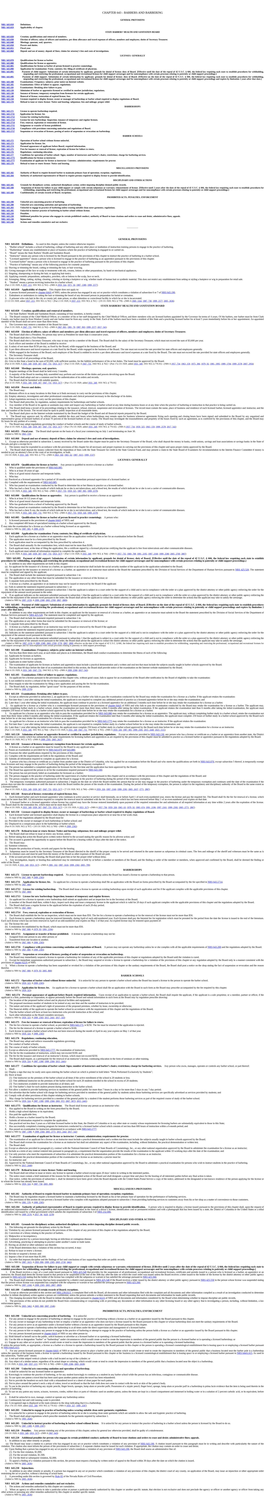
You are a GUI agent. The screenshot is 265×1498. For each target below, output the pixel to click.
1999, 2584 (49, 1061)
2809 (64, 600)
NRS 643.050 (7, 45)
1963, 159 (185, 364)
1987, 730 (147, 301)
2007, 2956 (248, 364)
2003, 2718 (60, 1262)
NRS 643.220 (7, 216)
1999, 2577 (92, 285)
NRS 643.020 (7, 37)
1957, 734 (175, 364)
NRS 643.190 (7, 202)
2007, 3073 (70, 1101)
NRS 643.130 (7, 93)
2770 (60, 643)
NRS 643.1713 (8, 120)
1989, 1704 (226, 364)
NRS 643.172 (7, 140)
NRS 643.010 (7, 24)
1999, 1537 (89, 455)
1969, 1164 (137, 301)
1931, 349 (27, 364)
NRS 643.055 (7, 48)
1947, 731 (27, 327)
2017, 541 (101, 327)
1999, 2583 (38, 877)
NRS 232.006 (104, 1212)
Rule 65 (59, 1476)
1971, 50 (71, 285)
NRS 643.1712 (8, 117)
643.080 (71, 750)
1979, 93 (37, 929)
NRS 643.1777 (8, 161)
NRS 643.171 (7, 111)
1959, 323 (26, 983)
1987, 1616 (63, 865)
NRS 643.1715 (8, 125)
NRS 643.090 (7, 69)
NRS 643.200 (7, 205)
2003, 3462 (27, 1306)
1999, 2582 (173, 807)
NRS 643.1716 (8, 128)
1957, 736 (102, 807)
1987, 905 (81, 491)
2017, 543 (60, 1018)
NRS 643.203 (7, 208)
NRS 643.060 (7, 51)
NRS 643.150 (7, 99)
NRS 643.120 (7, 90)
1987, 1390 (38, 1061)
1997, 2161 (162, 807)
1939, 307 (37, 364)
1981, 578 (26, 1202)
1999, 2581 (138, 730)
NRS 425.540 (79, 1272)
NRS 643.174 (7, 146)
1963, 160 (58, 455)
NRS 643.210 (7, 213)
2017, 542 (171, 427)
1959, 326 (81, 513)
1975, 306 (195, 364)
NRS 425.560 (149, 1277)
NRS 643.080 (7, 63)
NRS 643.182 (7, 173)
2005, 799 (85, 865)
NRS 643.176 (7, 152)
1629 (46, 1214)
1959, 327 (70, 1406)
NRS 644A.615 (11, 1347)
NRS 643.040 (7, 42)
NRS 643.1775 (8, 158)
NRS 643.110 (7, 87)
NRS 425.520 (242, 569)
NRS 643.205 (7, 210)
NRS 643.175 (7, 149)
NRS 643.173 (7, 143)
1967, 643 (53, 1433)
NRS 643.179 (7, 163)
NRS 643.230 (7, 219)
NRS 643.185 (7, 185)
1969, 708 (131, 554)
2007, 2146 (49, 1306)
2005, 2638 (79, 1364)
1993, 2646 (27, 1419)
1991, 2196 (151, 807)
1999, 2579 (92, 491)
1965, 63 (122, 807)
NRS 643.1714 (8, 123)
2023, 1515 (160, 730)
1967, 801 (62, 327)
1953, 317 (57, 364)
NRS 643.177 (7, 155)
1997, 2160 (153, 554)
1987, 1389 (81, 285)
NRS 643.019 (7, 27)
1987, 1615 (78, 455)
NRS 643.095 (7, 72)
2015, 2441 (49, 1018)
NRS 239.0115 (63, 1292)
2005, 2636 (169, 301)
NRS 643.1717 (8, 131)
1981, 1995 (215, 364)
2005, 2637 (57, 739)
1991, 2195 (142, 554)
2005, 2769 (175, 554)
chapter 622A (20, 962)
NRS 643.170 (7, 102)
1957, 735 (62, 491)
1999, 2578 (237, 364)
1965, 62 (68, 455)
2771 (141, 789)
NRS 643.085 (7, 66)
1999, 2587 (81, 1406)
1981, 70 (71, 327)
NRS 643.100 (7, 82)
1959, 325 (140, 427)
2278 (51, 1214)
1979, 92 (205, 364)
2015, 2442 (62, 1132)
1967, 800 (26, 877)
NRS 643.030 (7, 39)
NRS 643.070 (7, 60)
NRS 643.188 (7, 188)
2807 (183, 554)
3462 (69, 1262)
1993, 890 (39, 1262)
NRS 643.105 (7, 85)
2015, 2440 (149, 730)
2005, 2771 (184, 807)
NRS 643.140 (7, 96)
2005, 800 (46, 971)
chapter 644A (44, 292)
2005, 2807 (51, 1285)
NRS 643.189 (7, 193)
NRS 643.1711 (8, 114)
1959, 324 (62, 285)
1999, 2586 (68, 1364)
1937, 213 (27, 285)
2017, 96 (38, 1214)
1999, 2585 (38, 1202)
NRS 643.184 (7, 176)
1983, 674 (140, 807)
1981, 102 (53, 865)
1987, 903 (80, 327)
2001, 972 (60, 1101)
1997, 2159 (27, 600)
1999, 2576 (27, 689)
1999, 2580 (164, 554)
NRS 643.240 (7, 222)
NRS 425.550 (19, 1277)
